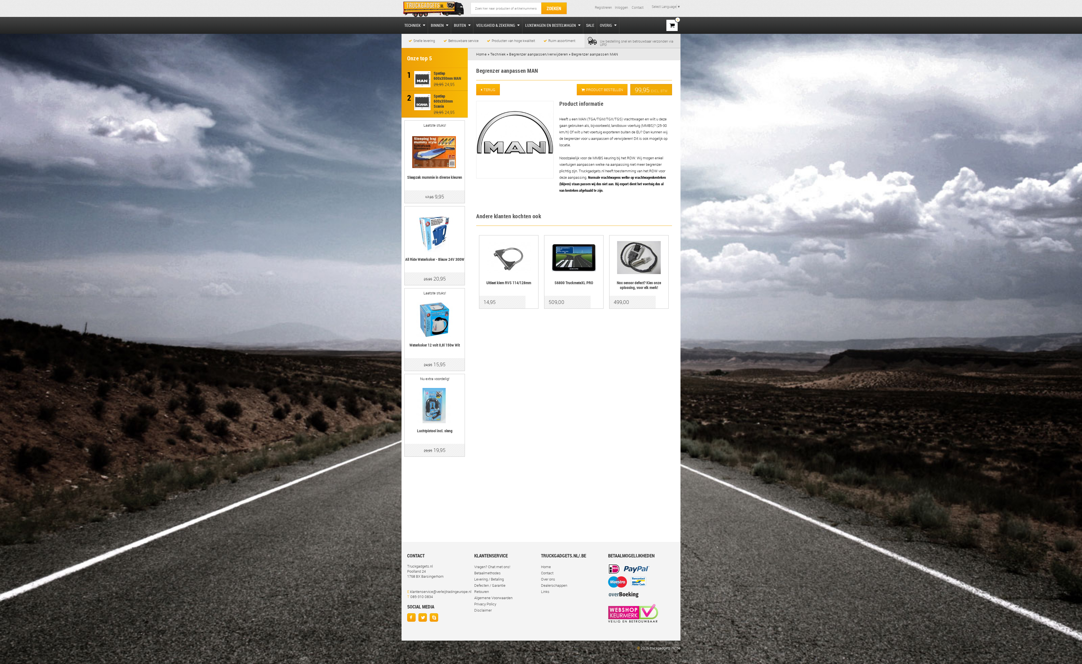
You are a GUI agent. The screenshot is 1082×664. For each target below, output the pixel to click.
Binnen (438, 25)
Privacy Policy (485, 603)
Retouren (481, 591)
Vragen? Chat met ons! (492, 566)
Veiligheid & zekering (496, 25)
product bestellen (604, 89)
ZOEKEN (554, 8)
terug (489, 89)
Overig (606, 25)
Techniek (413, 25)
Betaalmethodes (487, 572)
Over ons (548, 579)
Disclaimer (483, 610)
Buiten (460, 25)
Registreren (603, 7)
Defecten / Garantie (489, 585)
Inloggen (621, 7)
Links (545, 591)
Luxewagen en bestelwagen (551, 25)
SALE (590, 25)
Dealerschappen (554, 585)
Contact (638, 7)
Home (546, 566)
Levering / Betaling (489, 579)
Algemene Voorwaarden (493, 597)
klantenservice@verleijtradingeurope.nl (440, 591)
